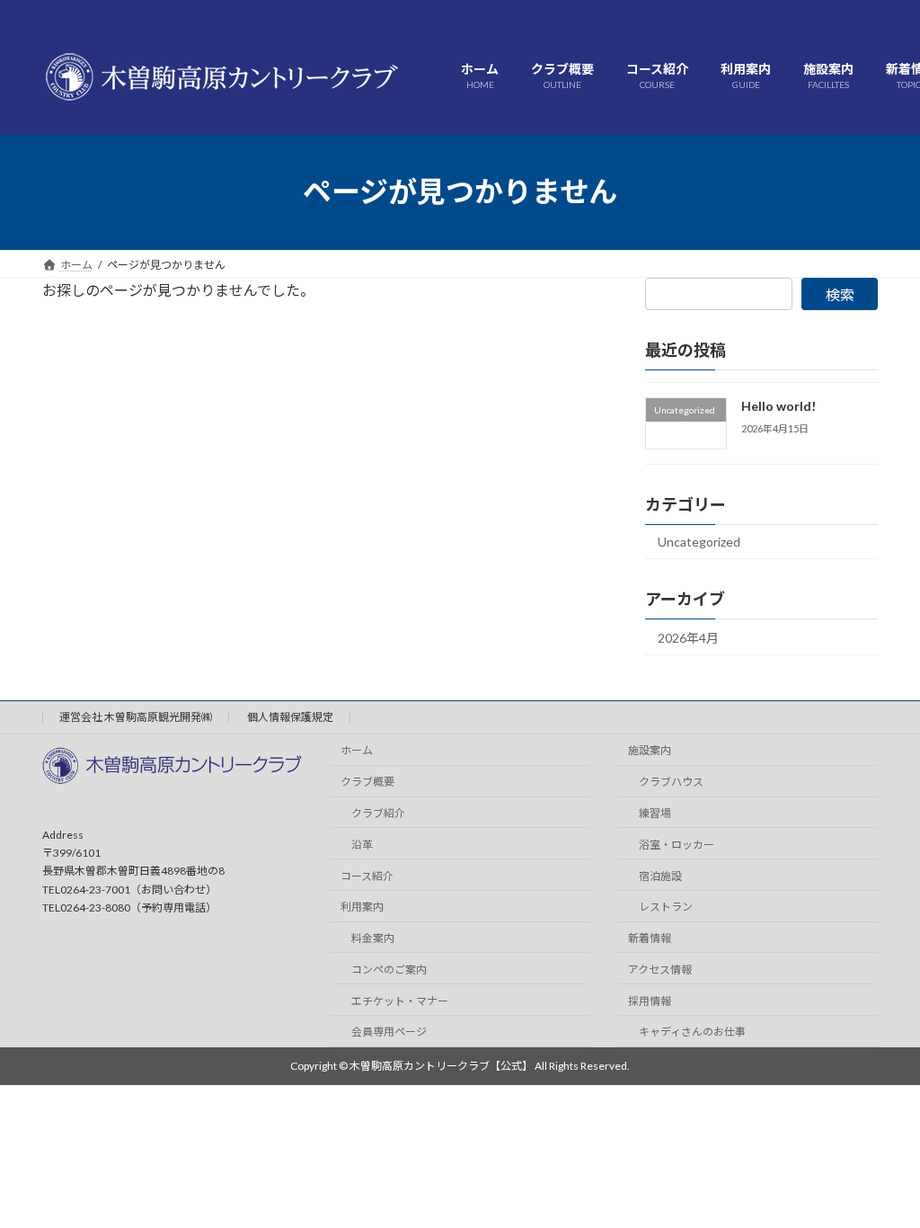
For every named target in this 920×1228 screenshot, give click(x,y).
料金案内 (372, 938)
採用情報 (649, 1001)
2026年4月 (688, 637)
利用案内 (362, 906)
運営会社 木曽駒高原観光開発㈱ (135, 717)
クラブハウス (671, 781)
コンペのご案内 (389, 969)
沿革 (362, 844)
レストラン (666, 906)
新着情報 (649, 938)
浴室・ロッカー (676, 844)
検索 (840, 294)
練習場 (655, 813)
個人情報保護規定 (290, 717)
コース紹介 (367, 875)
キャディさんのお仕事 (692, 1031)
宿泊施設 (660, 875)
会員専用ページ (389, 1031)
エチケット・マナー (399, 1001)
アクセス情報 (660, 969)
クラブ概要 (367, 781)
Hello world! (778, 406)
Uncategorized (699, 540)
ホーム (357, 750)
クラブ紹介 (378, 813)
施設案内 (649, 750)
